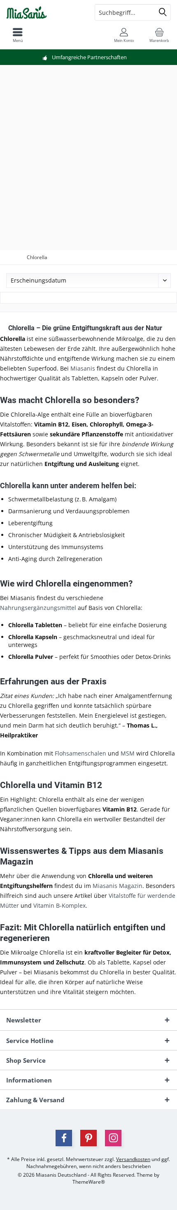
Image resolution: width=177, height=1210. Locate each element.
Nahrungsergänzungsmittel (38, 608)
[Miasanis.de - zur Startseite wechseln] (44, 12)
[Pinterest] (88, 1138)
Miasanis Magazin (117, 886)
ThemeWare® (88, 1181)
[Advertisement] (88, 157)
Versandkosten (133, 1159)
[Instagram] (113, 1138)
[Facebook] (64, 1138)
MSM (128, 753)
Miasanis (82, 368)
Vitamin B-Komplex (59, 905)
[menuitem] (159, 35)
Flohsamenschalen (80, 753)
